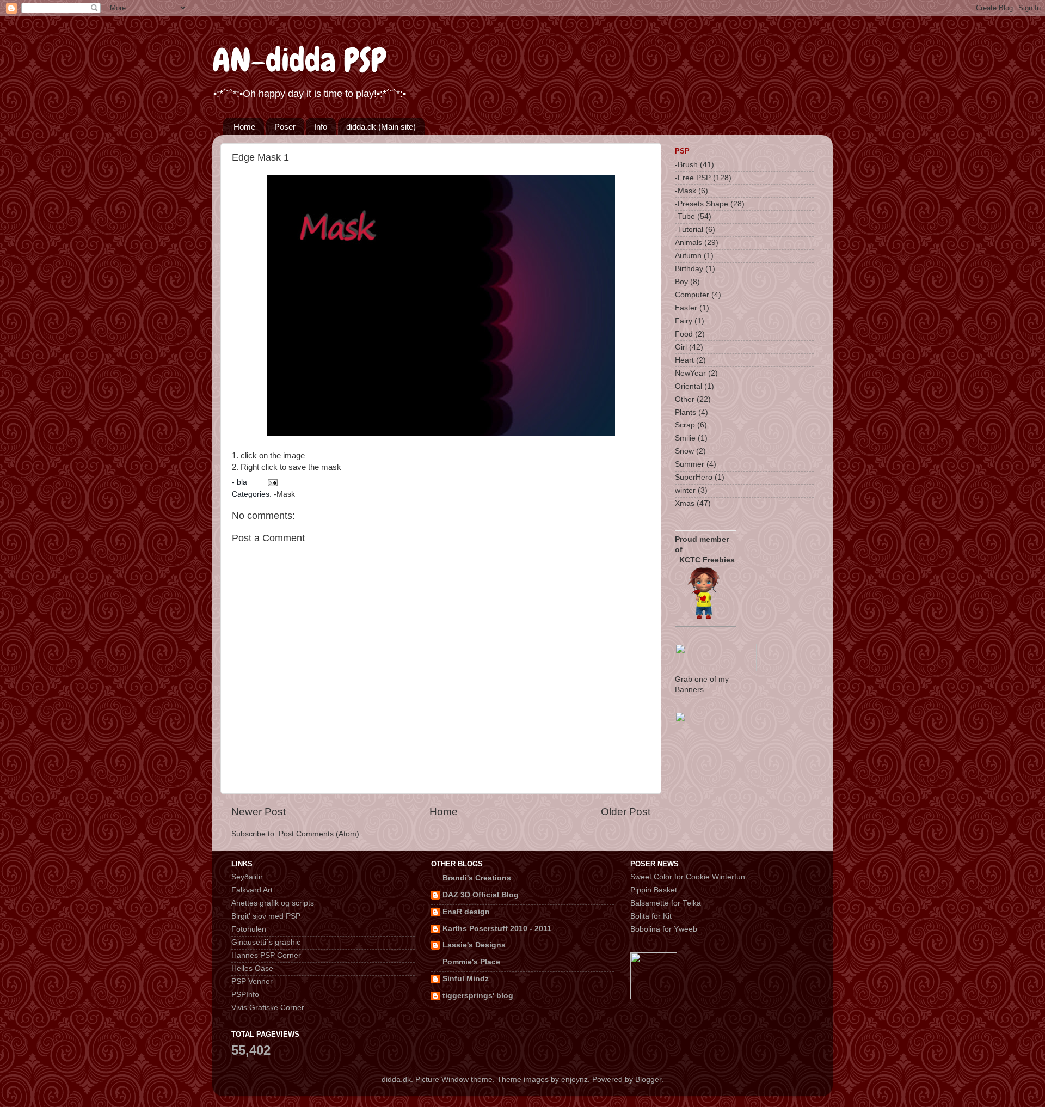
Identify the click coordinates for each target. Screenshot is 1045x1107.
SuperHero (693, 477)
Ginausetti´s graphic (265, 942)
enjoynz (574, 1079)
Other (684, 399)
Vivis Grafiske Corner (267, 1008)
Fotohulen (248, 929)
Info (320, 126)
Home (244, 126)
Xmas (684, 503)
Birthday (689, 269)
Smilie (685, 438)
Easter (686, 308)
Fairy (683, 321)
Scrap (685, 425)
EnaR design (466, 912)
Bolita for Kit (651, 916)
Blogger (648, 1079)
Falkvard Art (252, 890)
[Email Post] (272, 482)
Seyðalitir (247, 877)
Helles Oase (252, 968)
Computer (692, 295)
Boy (681, 282)
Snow (684, 451)
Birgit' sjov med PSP (265, 916)
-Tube (685, 216)
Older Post (625, 811)
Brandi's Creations (476, 878)
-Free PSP (693, 178)
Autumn (688, 256)
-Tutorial (689, 229)
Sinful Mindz (465, 979)
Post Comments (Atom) (319, 834)
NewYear (690, 373)
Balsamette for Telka (665, 903)
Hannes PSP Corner (266, 955)
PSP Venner (252, 981)
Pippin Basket (653, 890)
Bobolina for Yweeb (663, 929)
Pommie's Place (471, 962)
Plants (685, 412)
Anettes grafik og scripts (272, 903)
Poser (285, 126)
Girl (681, 347)
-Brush (686, 165)
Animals (688, 242)
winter (685, 490)
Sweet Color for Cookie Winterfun (687, 877)
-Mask (284, 494)
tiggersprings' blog (477, 996)
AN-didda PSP (299, 60)
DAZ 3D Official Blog (480, 895)
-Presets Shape (701, 204)
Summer (689, 464)
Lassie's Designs (474, 945)
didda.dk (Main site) (381, 126)
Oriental (688, 386)
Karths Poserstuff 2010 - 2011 (496, 929)
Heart (684, 360)
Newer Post (258, 811)
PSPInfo (245, 994)
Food (684, 334)
